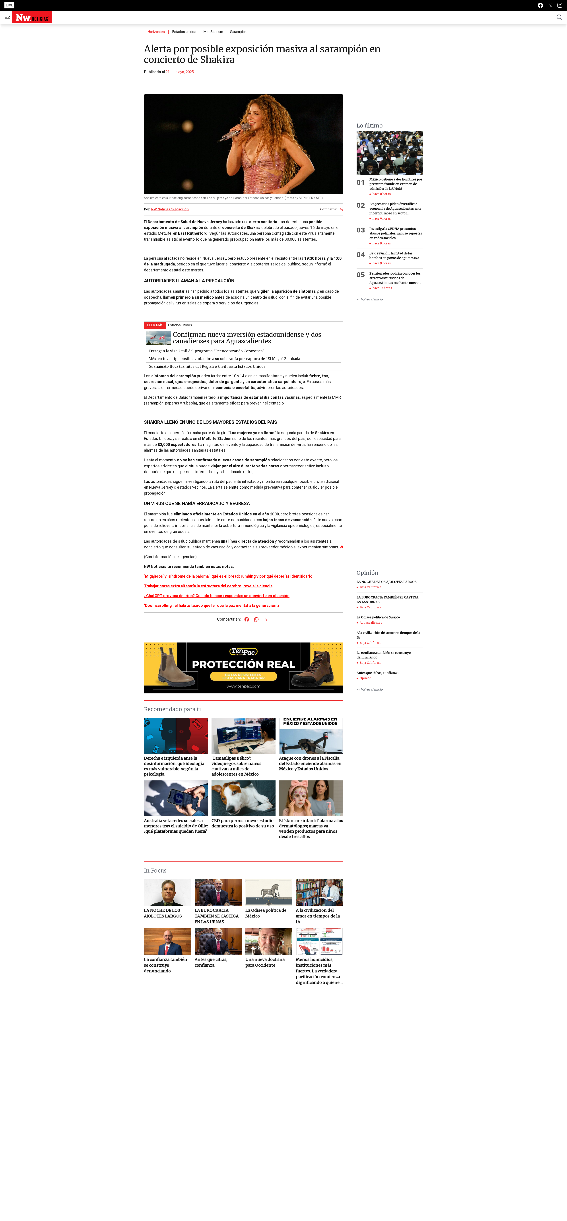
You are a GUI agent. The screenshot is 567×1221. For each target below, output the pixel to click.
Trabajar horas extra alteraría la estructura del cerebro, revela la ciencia (208, 586)
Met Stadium (213, 32)
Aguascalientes (371, 623)
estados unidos (184, 32)
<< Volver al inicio (370, 300)
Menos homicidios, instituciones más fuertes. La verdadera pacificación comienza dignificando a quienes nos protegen (319, 971)
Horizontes (156, 32)
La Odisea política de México (265, 913)
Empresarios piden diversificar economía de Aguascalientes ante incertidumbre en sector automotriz (395, 209)
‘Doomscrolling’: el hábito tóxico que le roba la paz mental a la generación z (212, 605)
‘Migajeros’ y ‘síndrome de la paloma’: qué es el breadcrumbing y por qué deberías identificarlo (228, 576)
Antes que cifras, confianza (211, 962)
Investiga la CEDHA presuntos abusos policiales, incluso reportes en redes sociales (395, 233)
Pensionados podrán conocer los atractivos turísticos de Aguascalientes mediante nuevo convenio (395, 278)
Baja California (370, 587)
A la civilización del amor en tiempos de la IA (318, 916)
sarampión (238, 32)
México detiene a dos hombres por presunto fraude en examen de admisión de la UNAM (395, 184)
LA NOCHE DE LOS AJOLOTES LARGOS (163, 913)
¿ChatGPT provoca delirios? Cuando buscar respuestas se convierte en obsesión (216, 596)
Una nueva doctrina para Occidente (265, 962)
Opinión (365, 678)
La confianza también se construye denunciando (165, 965)
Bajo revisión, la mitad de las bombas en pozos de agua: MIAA (394, 256)
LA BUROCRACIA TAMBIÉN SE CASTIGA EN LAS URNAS (217, 916)
